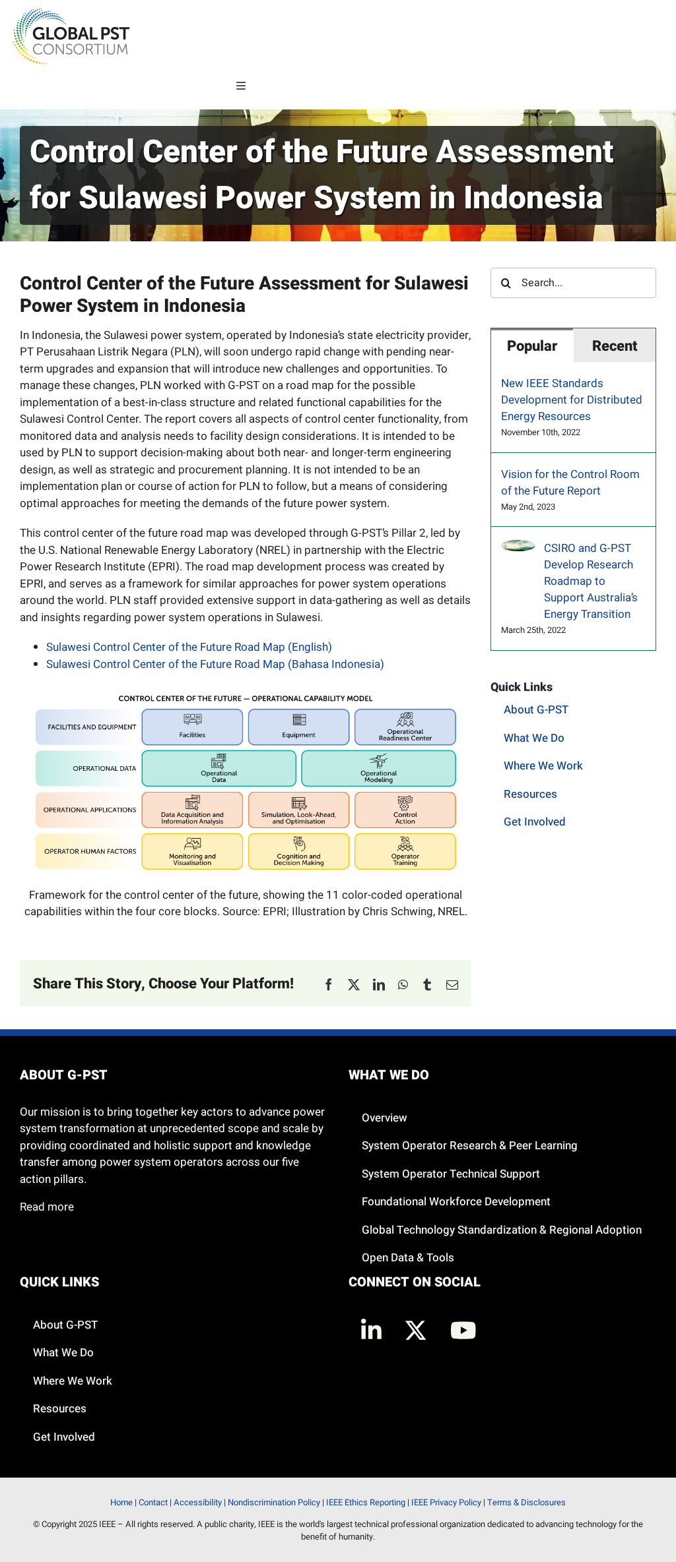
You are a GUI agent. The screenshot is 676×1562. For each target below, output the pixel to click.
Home (121, 1502)
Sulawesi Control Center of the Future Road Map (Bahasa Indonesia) (215, 664)
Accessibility (198, 1502)
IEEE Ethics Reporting (365, 1502)
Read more (47, 1207)
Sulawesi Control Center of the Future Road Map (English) (189, 647)
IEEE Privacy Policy (446, 1502)
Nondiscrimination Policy (274, 1502)
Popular (532, 346)
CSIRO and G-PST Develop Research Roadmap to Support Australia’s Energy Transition (591, 581)
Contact (153, 1502)
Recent (615, 346)
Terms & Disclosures (526, 1502)
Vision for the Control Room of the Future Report (570, 482)
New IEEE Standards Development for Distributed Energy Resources (571, 400)
